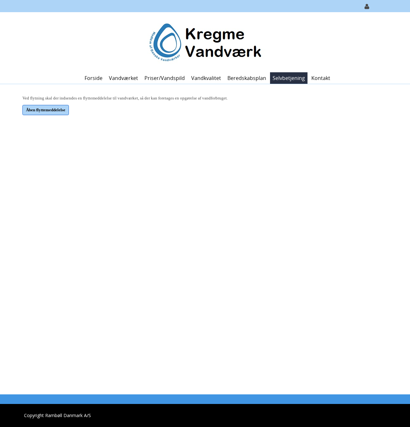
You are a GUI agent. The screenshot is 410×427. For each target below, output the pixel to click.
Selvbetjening (289, 78)
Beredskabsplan (246, 78)
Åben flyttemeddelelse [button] (45, 109)
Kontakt (320, 78)
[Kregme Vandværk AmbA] (202, 42)
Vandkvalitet (206, 78)
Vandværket (123, 78)
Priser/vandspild (164, 78)
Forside (93, 78)
